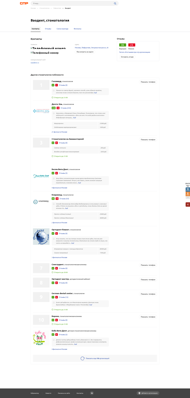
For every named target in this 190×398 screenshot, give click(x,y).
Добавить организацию (149, 393)
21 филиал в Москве (59, 132)
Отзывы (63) (64, 199)
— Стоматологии (43, 8)
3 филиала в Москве (59, 257)
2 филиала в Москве (59, 223)
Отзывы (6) (63, 233)
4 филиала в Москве (59, 188)
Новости (48, 393)
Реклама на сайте (64, 393)
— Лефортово (56, 8)
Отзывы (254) (66, 108)
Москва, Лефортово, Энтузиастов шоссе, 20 (91, 48)
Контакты (80, 393)
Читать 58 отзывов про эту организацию (134, 52)
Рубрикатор (35, 393)
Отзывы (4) (63, 85)
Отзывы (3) (63, 173)
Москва (33, 8)
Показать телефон (148, 82)
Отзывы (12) (63, 297)
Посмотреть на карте (85, 52)
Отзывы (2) (63, 334)
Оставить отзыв (127, 57)
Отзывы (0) (63, 143)
